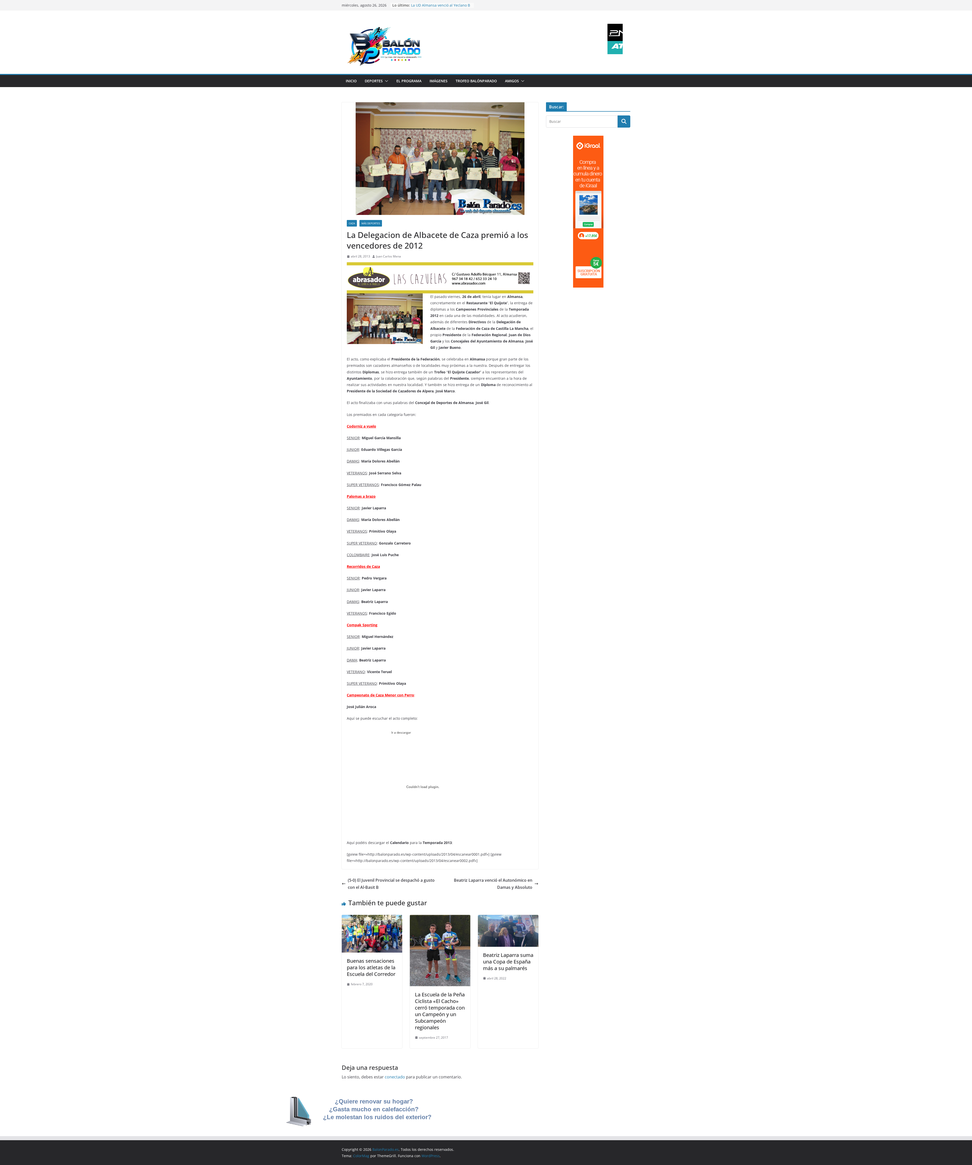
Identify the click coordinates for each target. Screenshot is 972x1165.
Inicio (351, 80)
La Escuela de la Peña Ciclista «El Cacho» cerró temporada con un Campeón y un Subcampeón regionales (440, 1011)
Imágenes (439, 80)
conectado (395, 1077)
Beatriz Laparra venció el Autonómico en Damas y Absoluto (493, 883)
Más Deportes (370, 223)
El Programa (408, 80)
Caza (352, 223)
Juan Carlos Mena (388, 256)
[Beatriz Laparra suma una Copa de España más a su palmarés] (508, 918)
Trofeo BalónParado (476, 80)
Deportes (374, 80)
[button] (385, 81)
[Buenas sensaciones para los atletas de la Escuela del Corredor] (372, 918)
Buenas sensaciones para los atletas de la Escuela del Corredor (371, 967)
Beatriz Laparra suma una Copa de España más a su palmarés (508, 962)
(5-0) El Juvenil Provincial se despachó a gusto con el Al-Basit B (391, 883)
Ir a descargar (401, 732)
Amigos (512, 80)
